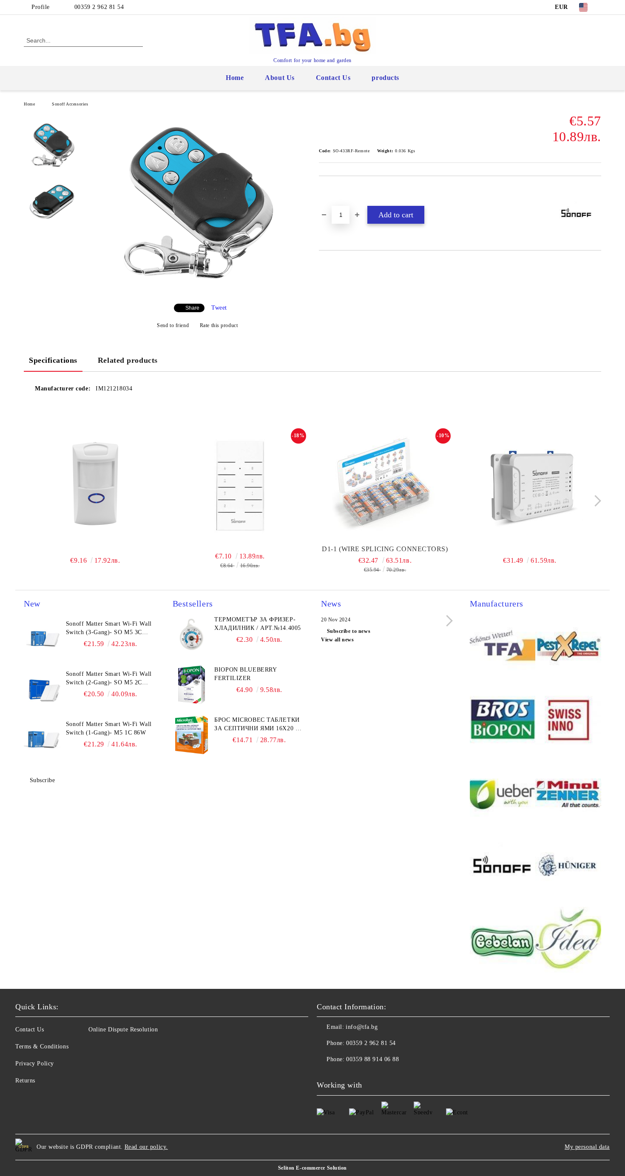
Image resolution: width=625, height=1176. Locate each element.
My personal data (587, 1147)
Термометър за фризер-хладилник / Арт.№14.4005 (257, 623)
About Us (279, 77)
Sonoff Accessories (70, 104)
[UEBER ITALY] (503, 794)
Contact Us (333, 77)
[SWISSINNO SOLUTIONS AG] (568, 720)
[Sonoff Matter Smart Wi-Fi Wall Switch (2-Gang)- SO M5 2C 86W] (43, 689)
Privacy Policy (34, 1063)
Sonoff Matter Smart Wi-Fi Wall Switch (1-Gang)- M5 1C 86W (109, 728)
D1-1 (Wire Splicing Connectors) (385, 548)
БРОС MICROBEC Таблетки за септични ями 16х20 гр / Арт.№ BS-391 (258, 725)
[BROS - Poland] (503, 720)
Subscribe (42, 780)
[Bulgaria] (568, 647)
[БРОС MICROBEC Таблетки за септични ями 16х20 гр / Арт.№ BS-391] (192, 735)
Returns (25, 1080)
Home (235, 77)
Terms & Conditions (41, 1046)
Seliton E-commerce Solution (312, 1168)
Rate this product (219, 325)
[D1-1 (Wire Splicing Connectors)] (385, 485)
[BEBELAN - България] (503, 941)
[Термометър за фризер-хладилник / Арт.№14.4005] (192, 634)
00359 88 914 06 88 (372, 1059)
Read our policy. (146, 1147)
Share (192, 308)
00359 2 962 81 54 (99, 7)
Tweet (219, 308)
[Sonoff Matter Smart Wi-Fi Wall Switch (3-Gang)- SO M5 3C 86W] (43, 639)
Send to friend (173, 325)
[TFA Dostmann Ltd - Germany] (503, 647)
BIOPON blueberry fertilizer (245, 673)
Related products (128, 360)
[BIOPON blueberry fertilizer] (192, 685)
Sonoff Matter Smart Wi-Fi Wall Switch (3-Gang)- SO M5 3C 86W (109, 629)
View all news (337, 640)
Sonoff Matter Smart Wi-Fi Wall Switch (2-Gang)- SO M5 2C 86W (109, 679)
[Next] (595, 501)
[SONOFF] (503, 867)
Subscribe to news (348, 631)
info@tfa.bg (362, 1027)
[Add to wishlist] (335, 190)
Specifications (53, 360)
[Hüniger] (568, 867)
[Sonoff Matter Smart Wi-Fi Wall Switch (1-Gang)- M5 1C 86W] (43, 739)
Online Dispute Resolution (123, 1029)
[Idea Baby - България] (568, 941)
